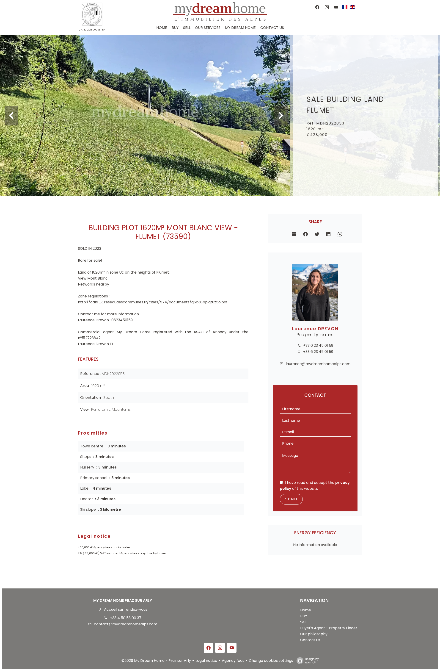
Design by (312, 660)
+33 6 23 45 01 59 (318, 345)
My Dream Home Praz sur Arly (122, 600)
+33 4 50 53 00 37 (125, 618)
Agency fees (233, 660)
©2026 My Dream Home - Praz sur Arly (156, 660)
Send (291, 499)
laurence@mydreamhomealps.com (318, 363)
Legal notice (206, 660)
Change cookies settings (271, 660)
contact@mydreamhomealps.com (125, 624)
